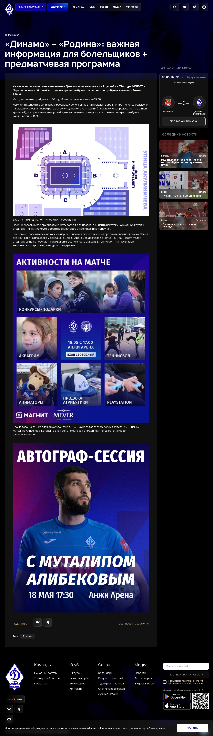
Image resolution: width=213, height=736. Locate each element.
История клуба (79, 678)
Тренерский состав (47, 678)
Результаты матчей (110, 678)
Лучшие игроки (108, 693)
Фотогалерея (143, 678)
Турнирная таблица (111, 683)
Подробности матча (184, 121)
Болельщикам (78, 683)
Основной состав (45, 672)
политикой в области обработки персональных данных (185, 681)
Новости (140, 672)
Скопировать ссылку (132, 623)
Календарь (105, 672)
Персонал (40, 683)
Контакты (76, 688)
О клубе (75, 672)
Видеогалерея (144, 683)
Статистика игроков (111, 688)
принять (192, 728)
